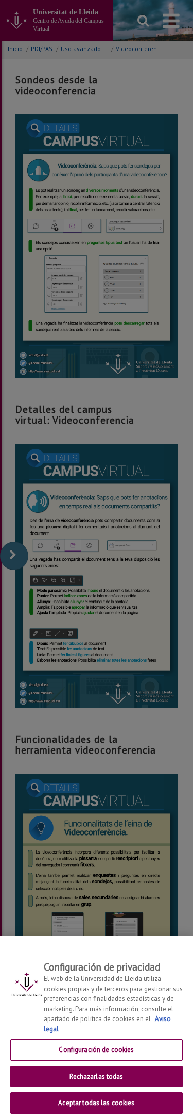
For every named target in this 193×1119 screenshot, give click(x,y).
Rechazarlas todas (96, 1076)
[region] (96, 1027)
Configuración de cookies (96, 1049)
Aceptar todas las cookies (96, 1102)
